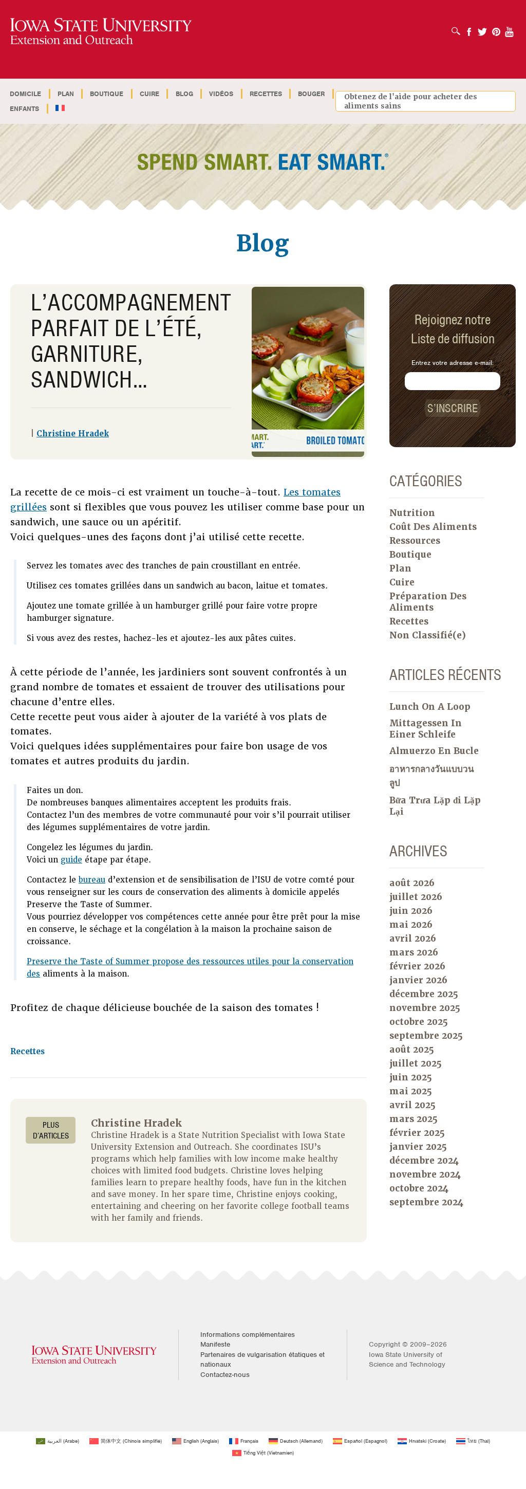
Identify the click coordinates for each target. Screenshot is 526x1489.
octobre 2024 (418, 1188)
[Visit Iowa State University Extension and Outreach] (94, 1355)
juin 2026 (411, 910)
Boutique (106, 93)
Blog (184, 93)
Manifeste (215, 1344)
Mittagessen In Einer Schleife (425, 729)
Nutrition (412, 513)
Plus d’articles (51, 1130)
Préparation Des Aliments (427, 602)
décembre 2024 (424, 1160)
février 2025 (417, 1132)
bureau (92, 880)
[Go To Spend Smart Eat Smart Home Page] (101, 31)
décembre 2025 (423, 994)
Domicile (25, 93)
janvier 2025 (418, 1146)
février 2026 (417, 966)
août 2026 (412, 883)
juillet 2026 (415, 897)
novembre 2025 (424, 1008)
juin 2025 (410, 1077)
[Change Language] (60, 109)
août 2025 (411, 1049)
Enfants (24, 108)
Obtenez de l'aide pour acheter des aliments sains (410, 101)
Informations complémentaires (247, 1334)
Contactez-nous (225, 1374)
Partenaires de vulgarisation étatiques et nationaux (262, 1359)
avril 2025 (412, 1105)
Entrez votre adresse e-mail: (452, 362)
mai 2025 (410, 1091)
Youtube (509, 28)
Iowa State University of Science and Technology (407, 1359)
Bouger (311, 93)
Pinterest (496, 28)
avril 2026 (412, 938)
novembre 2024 (425, 1174)
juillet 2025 (415, 1063)
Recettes (266, 93)
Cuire (149, 93)
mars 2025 (413, 1119)
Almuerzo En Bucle (434, 751)
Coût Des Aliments (433, 526)
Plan (66, 93)
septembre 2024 (426, 1202)
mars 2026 (413, 952)
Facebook (469, 28)
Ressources (414, 540)
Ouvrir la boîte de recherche (458, 27)
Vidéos (221, 93)
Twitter (482, 28)
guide (71, 860)
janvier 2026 (418, 980)
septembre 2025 (426, 1035)
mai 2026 (411, 924)
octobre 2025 (418, 1021)
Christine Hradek (72, 434)
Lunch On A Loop (430, 706)
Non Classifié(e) (427, 635)
